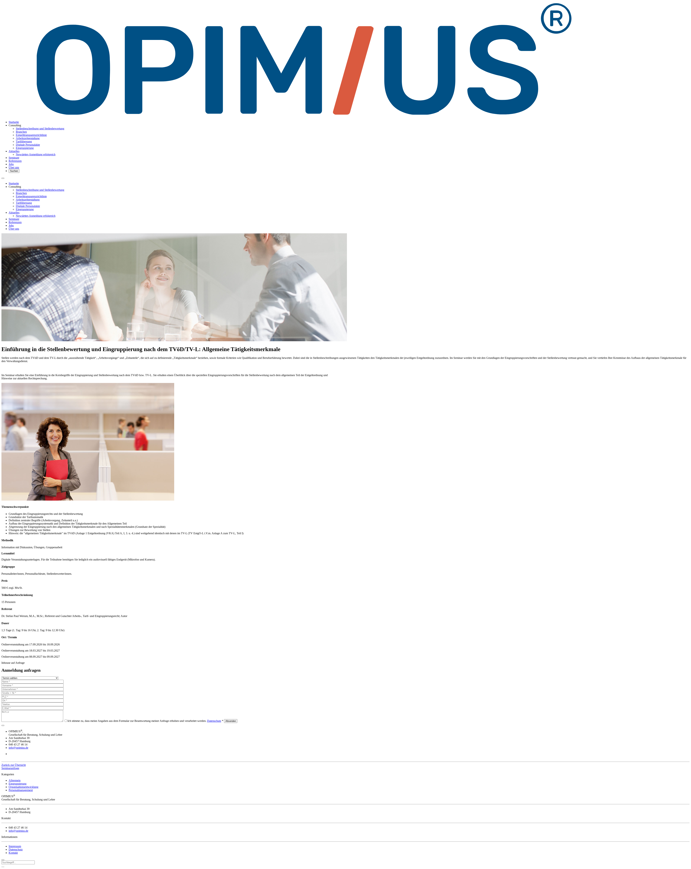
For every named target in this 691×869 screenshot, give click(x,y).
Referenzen (15, 160)
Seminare (14, 157)
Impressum (15, 846)
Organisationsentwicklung (23, 786)
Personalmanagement (21, 790)
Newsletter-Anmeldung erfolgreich (35, 154)
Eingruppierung (25, 147)
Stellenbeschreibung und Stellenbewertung (40, 128)
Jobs (11, 164)
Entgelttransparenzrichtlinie (31, 135)
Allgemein (15, 780)
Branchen (21, 131)
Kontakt (13, 852)
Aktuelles (14, 151)
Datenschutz (214, 720)
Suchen (14, 171)
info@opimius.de (18, 747)
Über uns (14, 167)
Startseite (14, 122)
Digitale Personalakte (28, 144)
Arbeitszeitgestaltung (28, 138)
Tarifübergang (24, 141)
